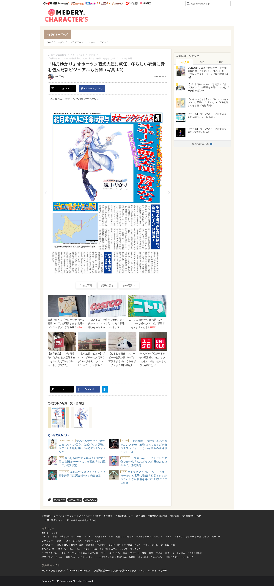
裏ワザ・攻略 (77, 545)
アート (168, 536)
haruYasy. (59, 76)
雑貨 (167, 553)
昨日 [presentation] (202, 62)
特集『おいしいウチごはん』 (79, 557)
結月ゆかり (59, 500)
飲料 (78, 549)
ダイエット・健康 (138, 553)
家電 (151, 553)
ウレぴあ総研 (50, 3)
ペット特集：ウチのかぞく (150, 557)
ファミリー (47, 540)
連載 (50, 557)
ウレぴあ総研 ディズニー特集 (77, 3)
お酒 (95, 549)
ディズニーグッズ (132, 545)
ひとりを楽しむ (195, 553)
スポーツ (178, 536)
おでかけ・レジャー (93, 541)
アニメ (87, 536)
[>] (169, 192)
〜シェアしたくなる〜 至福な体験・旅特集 (115, 557)
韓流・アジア (203, 536)
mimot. (90, 3)
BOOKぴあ (85, 570)
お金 (85, 553)
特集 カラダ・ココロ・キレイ (179, 557)
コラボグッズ (76, 42)
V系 (61, 536)
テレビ (46, 536)
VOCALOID (90, 500)
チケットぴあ (48, 570)
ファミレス (135, 549)
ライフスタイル (49, 553)
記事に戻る (107, 285)
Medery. (145, 3)
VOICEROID (75, 500)
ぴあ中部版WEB (121, 570)
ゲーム (148, 536)
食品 (71, 549)
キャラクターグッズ (57, 34)
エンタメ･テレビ (50, 533)
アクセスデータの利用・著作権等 (95, 516)
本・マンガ (137, 536)
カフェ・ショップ (119, 549)
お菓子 (87, 549)
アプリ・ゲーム (150, 545)
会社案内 (46, 516)
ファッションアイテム (97, 42)
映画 (79, 536)
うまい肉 (131, 3)
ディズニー (47, 545)
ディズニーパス (168, 545)
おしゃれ (77, 541)
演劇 (118, 536)
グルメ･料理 (48, 549)
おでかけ (94, 553)
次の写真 (128, 285)
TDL (59, 545)
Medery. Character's (66, 15)
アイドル (70, 536)
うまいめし (104, 3)
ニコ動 (126, 536)
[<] (45, 192)
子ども (67, 541)
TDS (66, 545)
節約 (125, 553)
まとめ (58, 557)
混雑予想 (90, 545)
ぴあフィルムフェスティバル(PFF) (149, 570)
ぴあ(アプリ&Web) (67, 570)
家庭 (59, 541)
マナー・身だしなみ (110, 553)
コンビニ (104, 549)
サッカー (190, 536)
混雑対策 (101, 545)
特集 (44, 557)
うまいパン (118, 3)
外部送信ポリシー (124, 516)
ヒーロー (216, 536)
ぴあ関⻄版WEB (102, 570)
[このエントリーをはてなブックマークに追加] (105, 389)
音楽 (55, 536)
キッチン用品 (178, 553)
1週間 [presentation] (220, 62)
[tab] (184, 62)
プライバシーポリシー (64, 516)
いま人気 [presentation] (184, 62)
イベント (158, 536)
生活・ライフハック (71, 553)
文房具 (159, 553)
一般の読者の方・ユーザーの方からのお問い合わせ (70, 520)
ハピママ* (63, 3)
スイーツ (62, 549)
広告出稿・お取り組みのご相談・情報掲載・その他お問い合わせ (168, 516)
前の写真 (87, 285)
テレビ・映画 (115, 545)
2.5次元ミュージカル (103, 536)
